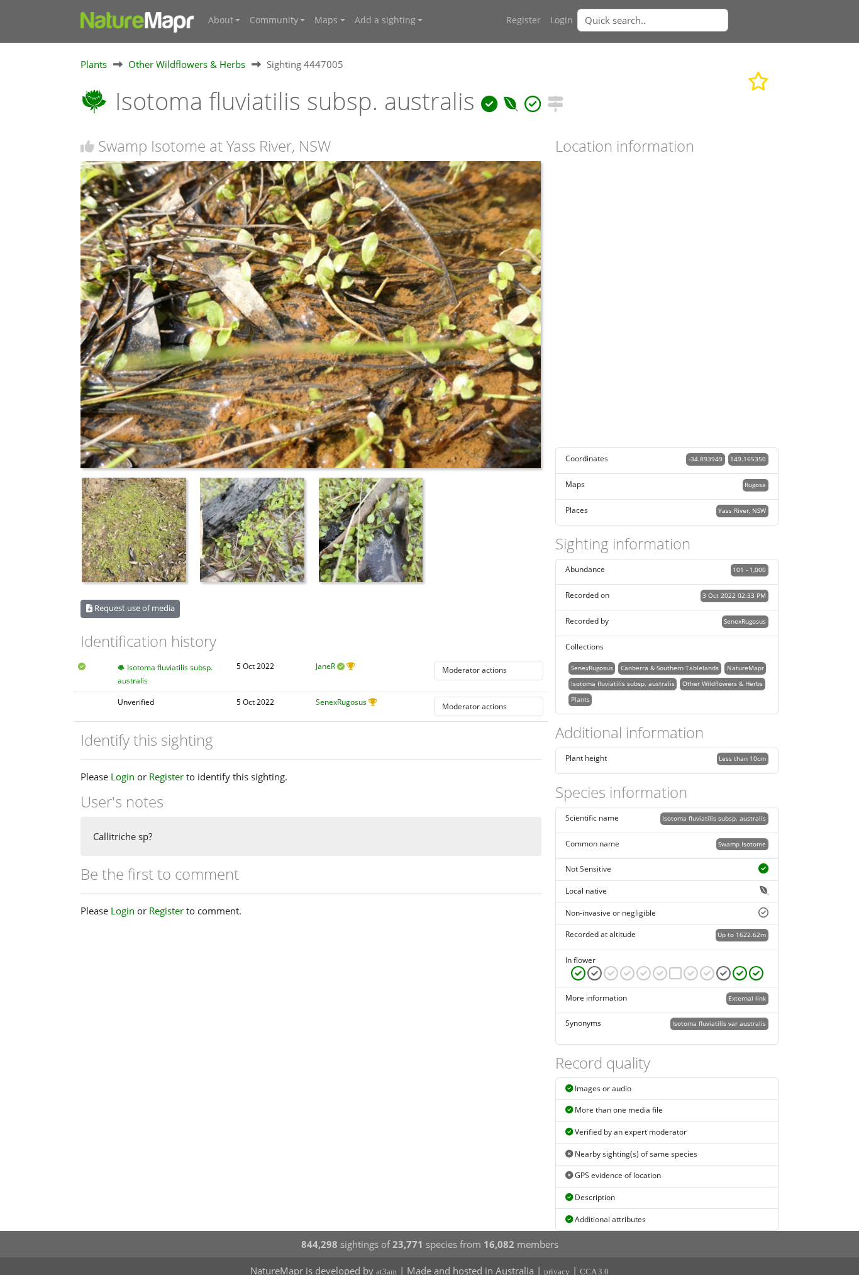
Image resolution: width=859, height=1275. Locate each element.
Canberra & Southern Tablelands (670, 667)
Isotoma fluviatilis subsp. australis (623, 683)
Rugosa (755, 484)
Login (561, 20)
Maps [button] (326, 20)
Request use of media (133, 608)
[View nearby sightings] (555, 101)
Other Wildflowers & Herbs (186, 64)
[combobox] (678, 20)
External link (747, 998)
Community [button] (274, 20)
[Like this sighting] (87, 146)
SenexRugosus (341, 702)
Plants (93, 64)
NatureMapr (745, 667)
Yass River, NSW (742, 510)
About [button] (220, 20)
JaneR (325, 666)
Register (523, 20)
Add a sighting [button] (385, 20)
